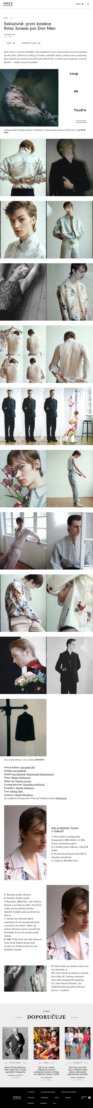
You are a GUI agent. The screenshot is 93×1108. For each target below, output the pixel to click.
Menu (78, 4)
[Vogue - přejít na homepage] (7, 4)
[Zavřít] (90, 1105)
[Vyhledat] (88, 4)
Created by (84, 1097)
